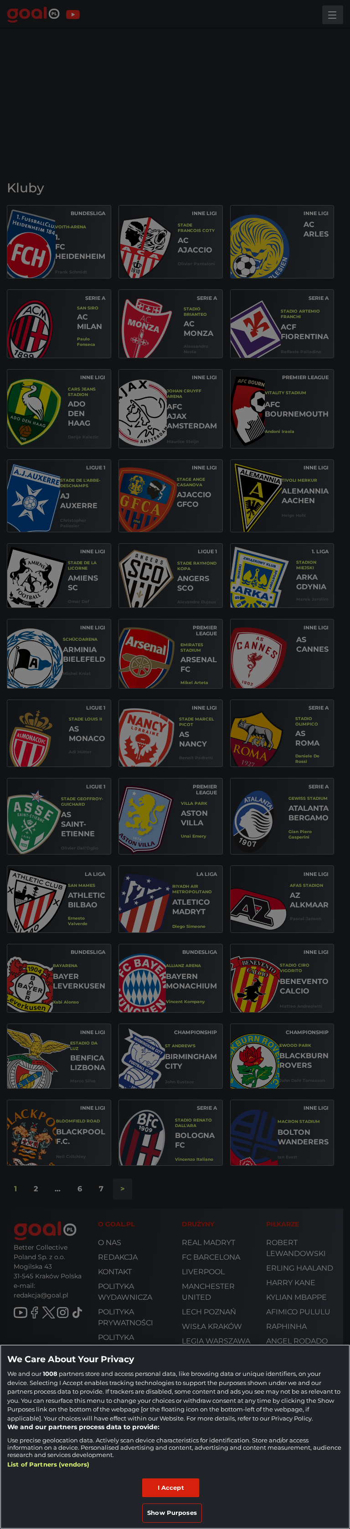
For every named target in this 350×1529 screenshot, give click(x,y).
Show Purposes (172, 1512)
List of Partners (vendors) (48, 1464)
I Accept (171, 1487)
